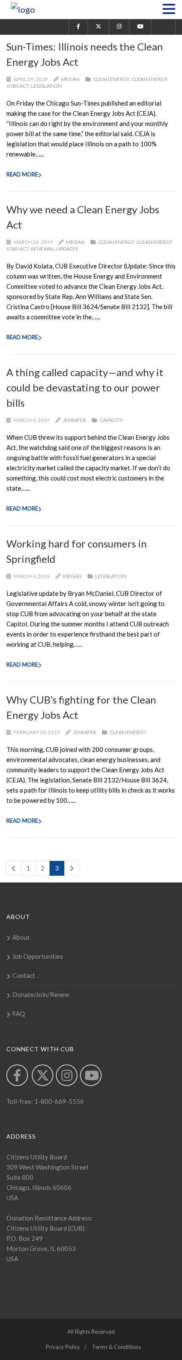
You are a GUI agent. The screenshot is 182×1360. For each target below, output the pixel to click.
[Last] (71, 868)
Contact (23, 975)
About (21, 937)
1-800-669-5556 (58, 1101)
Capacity (111, 420)
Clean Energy (111, 79)
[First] (13, 868)
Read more (22, 174)
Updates (67, 249)
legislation (46, 86)
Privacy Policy (63, 1346)
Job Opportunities (37, 956)
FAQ (18, 1013)
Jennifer (74, 420)
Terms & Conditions (116, 1346)
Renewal (42, 249)
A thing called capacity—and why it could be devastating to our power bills (84, 387)
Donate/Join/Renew (40, 994)
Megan (70, 79)
